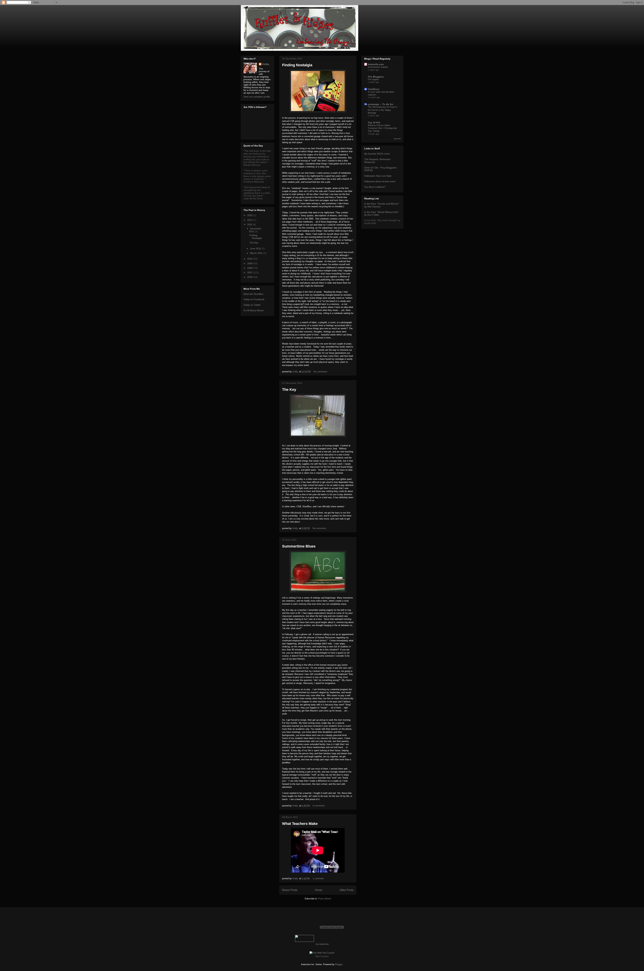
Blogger (338, 964)
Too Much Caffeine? (375, 187)
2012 (250, 220)
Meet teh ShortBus (253, 294)
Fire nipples (373, 79)
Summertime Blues (298, 546)
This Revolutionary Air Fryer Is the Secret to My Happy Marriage (382, 110)
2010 (250, 258)
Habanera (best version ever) (379, 181)
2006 (250, 277)
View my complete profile (257, 96)
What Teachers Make (300, 823)
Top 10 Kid (374, 122)
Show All (397, 139)
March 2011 (256, 253)
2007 (250, 272)
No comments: (321, 371)
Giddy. (266, 64)
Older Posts (347, 890)
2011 (250, 224)
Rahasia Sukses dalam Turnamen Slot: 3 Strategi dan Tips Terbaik (382, 128)
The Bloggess (376, 76)
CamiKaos (373, 89)
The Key (289, 389)
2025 (250, 215)
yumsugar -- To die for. (381, 104)
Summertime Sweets (378, 67)
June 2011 (256, 248)
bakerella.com (376, 64)
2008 (250, 268)
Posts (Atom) (324, 898)
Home (318, 890)
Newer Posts (289, 890)
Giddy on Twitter (252, 305)
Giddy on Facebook (254, 299)
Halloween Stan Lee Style (377, 176)
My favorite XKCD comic (377, 153)
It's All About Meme (254, 310)
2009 (250, 263)
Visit (322, 944)
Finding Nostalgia (297, 65)
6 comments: (319, 805)
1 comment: (319, 878)
